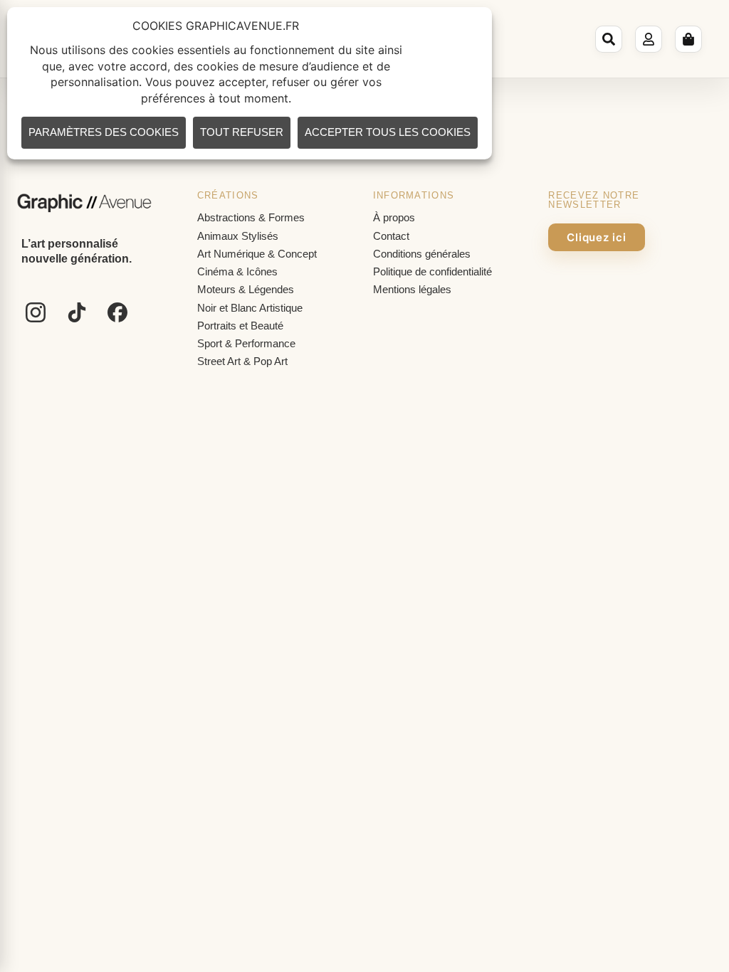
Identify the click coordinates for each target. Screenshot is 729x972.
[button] (610, 39)
